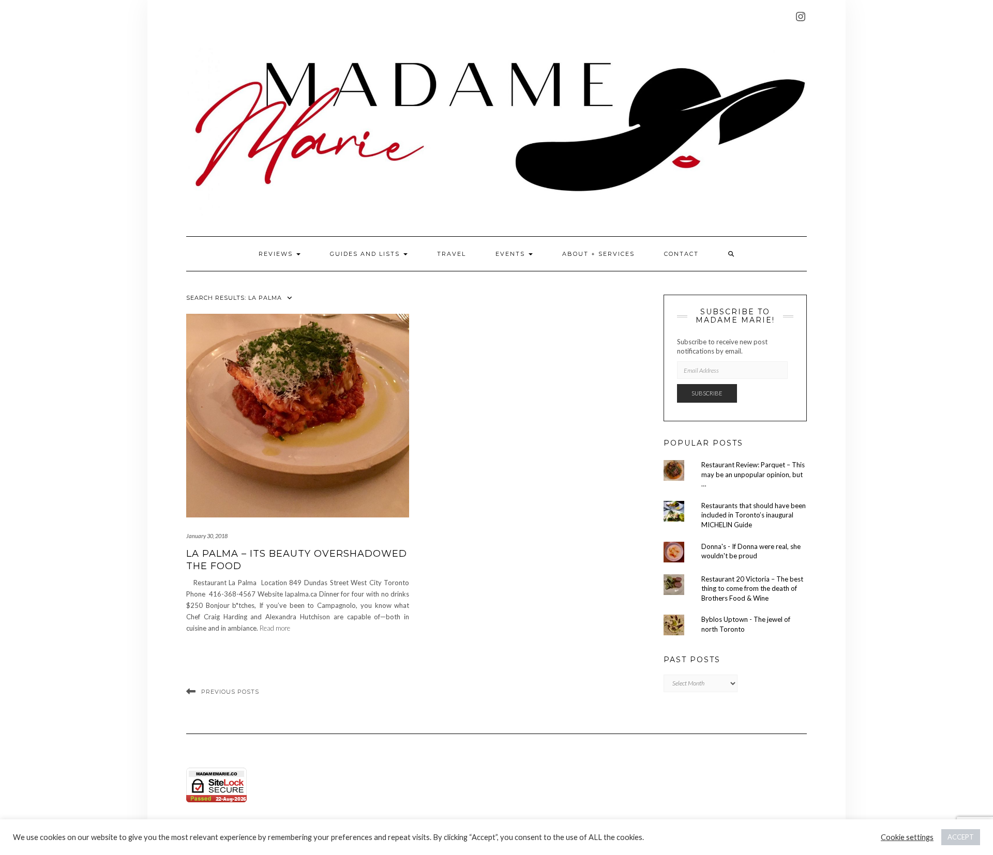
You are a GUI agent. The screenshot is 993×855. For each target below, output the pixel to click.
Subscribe (707, 393)
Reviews (277, 253)
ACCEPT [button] (960, 837)
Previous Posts (230, 691)
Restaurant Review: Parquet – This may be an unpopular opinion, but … (753, 474)
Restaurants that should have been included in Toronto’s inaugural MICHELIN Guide (753, 515)
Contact (681, 253)
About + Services (598, 253)
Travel (451, 253)
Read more (275, 628)
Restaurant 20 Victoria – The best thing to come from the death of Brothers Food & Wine (752, 588)
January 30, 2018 (207, 535)
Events (511, 253)
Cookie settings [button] (907, 837)
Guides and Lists (366, 253)
